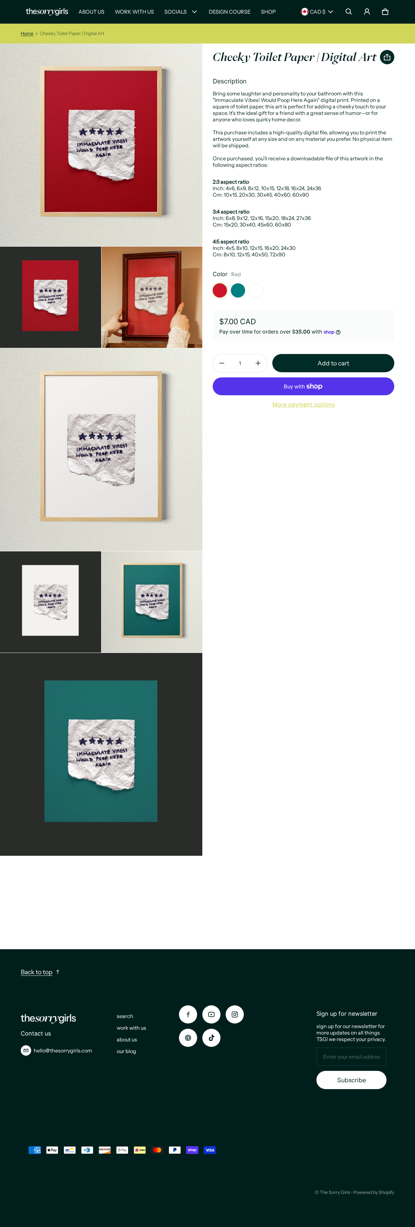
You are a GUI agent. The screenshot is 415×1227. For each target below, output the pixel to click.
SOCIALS (175, 11)
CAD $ (318, 11)
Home (27, 33)
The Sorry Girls (335, 1192)
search (125, 1016)
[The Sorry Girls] (47, 12)
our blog (126, 1051)
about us (127, 1039)
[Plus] (258, 363)
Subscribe (351, 1080)
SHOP (268, 11)
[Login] (367, 12)
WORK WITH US (134, 11)
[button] (349, 12)
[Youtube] (211, 1014)
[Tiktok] (211, 1038)
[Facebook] (188, 1014)
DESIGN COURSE (230, 11)
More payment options (303, 404)
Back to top (37, 972)
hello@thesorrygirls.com (63, 1050)
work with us (131, 1028)
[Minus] (222, 363)
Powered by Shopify (373, 1192)
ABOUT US (91, 11)
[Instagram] (235, 1014)
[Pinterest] (188, 1038)
